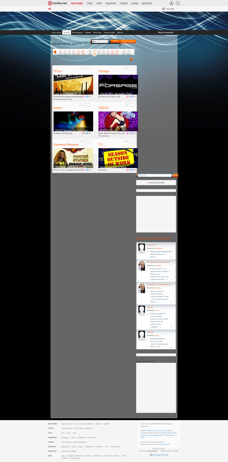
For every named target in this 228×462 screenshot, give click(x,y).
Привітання (89, 446)
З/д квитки (92, 437)
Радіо (74, 446)
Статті (73, 437)
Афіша (98, 424)
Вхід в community (165, 32)
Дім (74, 433)
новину (158, 265)
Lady (63, 456)
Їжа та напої (65, 442)
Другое (120, 32)
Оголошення (75, 458)
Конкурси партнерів (68, 451)
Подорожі (52, 437)
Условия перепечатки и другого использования (157, 430)
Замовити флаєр (128, 41)
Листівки (88, 456)
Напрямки (65, 437)
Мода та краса (66, 428)
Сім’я (50, 433)
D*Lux (58, 71)
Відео (80, 446)
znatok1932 (152, 245)
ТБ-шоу (76, 424)
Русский (170, 9)
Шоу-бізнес (52, 424)
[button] (77, 3)
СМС (123, 456)
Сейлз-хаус (148, 451)
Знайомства (115, 446)
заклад (158, 288)
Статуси (117, 456)
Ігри (106, 446)
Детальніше (164, 444)
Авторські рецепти (80, 442)
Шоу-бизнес (65, 424)
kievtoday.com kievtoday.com (158, 262)
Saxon (58, 108)
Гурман (51, 442)
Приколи (99, 446)
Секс (69, 433)
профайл (159, 248)
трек (157, 310)
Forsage (103, 71)
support (150, 307)
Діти (63, 433)
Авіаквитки (82, 437)
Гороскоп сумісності (74, 456)
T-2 (100, 144)
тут (169, 444)
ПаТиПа (103, 108)
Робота (65, 458)
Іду (82, 68)
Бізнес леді (78, 428)
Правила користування (169, 433)
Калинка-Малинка (66, 144)
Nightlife (106, 424)
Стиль (50, 428)
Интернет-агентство (169, 451)
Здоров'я (88, 428)
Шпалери (108, 456)
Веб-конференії (87, 424)
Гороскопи (65, 446)
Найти (115, 41)
